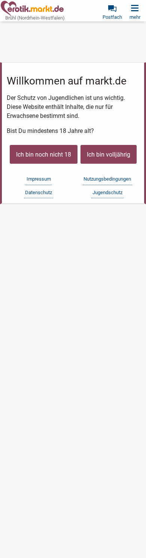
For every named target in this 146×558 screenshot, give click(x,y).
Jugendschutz (107, 192)
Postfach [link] (112, 17)
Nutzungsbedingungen (107, 179)
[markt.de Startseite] (32, 9)
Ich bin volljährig (108, 154)
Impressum (39, 179)
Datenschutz (38, 192)
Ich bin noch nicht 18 (43, 154)
